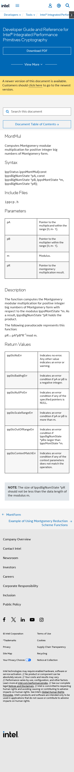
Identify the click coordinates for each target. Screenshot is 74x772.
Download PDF (37, 51)
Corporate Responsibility (20, 586)
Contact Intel (12, 549)
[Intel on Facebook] (4, 620)
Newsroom (10, 558)
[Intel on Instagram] (42, 620)
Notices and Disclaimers (21, 685)
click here (35, 85)
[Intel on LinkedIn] (23, 620)
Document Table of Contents (35, 124)
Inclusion (9, 595)
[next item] (71, 14)
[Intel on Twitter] (14, 620)
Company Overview (17, 539)
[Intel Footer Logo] (11, 734)
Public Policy (12, 604)
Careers (8, 577)
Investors (9, 567)
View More (31, 65)
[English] (59, 5)
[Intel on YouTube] (32, 620)
